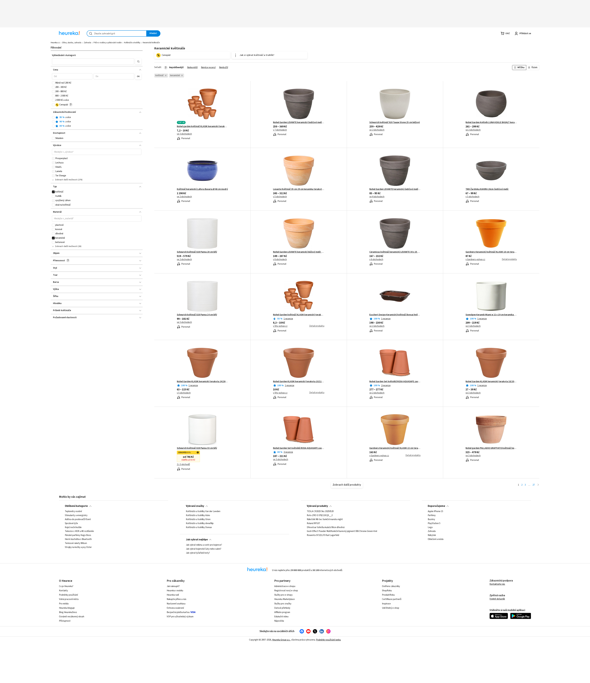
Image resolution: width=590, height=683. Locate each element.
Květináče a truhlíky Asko (198, 515)
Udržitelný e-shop (390, 608)
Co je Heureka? (66, 586)
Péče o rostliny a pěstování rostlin (108, 42)
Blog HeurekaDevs (68, 612)
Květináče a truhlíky (132, 42)
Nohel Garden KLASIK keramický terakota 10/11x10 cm (298, 381)
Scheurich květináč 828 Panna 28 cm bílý (197, 252)
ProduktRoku (388, 595)
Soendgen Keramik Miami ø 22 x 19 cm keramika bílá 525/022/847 (491, 314)
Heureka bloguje (67, 608)
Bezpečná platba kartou (178, 612)
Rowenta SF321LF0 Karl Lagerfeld (323, 535)
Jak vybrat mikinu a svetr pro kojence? (204, 545)
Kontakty (63, 590)
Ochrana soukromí (175, 608)
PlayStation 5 (434, 523)
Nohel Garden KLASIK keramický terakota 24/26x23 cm (202, 381)
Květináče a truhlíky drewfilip (200, 523)
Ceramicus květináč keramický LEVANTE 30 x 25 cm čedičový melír (395, 252)
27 (534, 485)
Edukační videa (281, 616)
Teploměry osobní (73, 511)
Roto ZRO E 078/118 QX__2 (319, 515)
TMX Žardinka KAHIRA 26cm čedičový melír (487, 189)
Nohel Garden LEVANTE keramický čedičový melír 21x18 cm (395, 189)
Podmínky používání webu (328, 639)
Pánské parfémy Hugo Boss (78, 535)
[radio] (53, 117)
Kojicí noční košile (73, 527)
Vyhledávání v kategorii (64, 55)
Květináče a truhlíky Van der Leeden (203, 511)
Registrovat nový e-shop (286, 590)
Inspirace (386, 603)
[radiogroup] (97, 122)
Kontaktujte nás (497, 584)
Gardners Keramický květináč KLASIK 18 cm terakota (491, 252)
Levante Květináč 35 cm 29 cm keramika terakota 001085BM (298, 189)
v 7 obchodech (280, 130)
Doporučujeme (436, 506)
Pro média (64, 603)
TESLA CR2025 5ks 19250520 (320, 511)
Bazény (431, 519)
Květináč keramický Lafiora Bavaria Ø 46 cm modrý (202, 189)
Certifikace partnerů (391, 599)
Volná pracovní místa (69, 599)
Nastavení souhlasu (176, 603)
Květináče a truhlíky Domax (199, 527)
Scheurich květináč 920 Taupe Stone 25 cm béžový (394, 122)
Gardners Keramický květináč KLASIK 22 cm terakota (395, 448)
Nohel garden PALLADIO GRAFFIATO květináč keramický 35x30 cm (491, 448)
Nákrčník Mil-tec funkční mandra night (325, 519)
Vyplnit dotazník (497, 599)
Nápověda (279, 621)
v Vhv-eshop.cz (280, 326)
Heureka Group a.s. (281, 639)
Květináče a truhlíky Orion (198, 519)
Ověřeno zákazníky (391, 586)
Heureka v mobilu (175, 590)
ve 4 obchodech (376, 196)
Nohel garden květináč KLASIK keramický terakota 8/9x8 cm (202, 126)
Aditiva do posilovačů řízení (78, 519)
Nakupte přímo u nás (176, 599)
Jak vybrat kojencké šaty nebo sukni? (203, 549)
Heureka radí (173, 595)
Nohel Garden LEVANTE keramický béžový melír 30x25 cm (298, 252)
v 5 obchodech (280, 196)
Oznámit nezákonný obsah (71, 616)
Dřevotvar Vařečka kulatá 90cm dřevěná (325, 527)
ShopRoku (387, 590)
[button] (93, 61)
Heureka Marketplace (284, 599)
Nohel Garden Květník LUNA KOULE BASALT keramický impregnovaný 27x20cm (491, 122)
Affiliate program (282, 612)
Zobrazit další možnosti (66, 179)
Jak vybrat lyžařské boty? (198, 553)
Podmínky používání (68, 595)
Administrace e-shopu (284, 586)
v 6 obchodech (280, 259)
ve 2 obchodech (376, 130)
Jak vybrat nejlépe (197, 539)
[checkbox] (53, 83)
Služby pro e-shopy (283, 595)
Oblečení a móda (435, 539)
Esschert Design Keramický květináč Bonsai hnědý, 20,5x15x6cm (395, 314)
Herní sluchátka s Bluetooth (78, 539)
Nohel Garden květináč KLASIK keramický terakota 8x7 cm (298, 314)
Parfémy (432, 515)
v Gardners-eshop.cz (475, 259)
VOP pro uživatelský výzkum (180, 616)
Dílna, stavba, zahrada (71, 42)
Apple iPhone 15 (435, 511)
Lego (430, 527)
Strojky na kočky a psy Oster (78, 547)
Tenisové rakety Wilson (76, 543)
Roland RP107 (313, 523)
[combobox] (117, 33)
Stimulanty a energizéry (76, 515)
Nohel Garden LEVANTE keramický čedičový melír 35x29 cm (298, 122)
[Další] (538, 485)
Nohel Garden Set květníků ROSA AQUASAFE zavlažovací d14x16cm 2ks (298, 448)
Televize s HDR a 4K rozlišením (79, 531)
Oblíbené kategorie (76, 506)
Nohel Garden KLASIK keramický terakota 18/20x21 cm (491, 381)
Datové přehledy (282, 608)
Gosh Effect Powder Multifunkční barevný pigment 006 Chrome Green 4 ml (342, 531)
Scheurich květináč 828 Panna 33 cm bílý (197, 448)
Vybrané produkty (317, 506)
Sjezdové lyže (71, 523)
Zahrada (87, 42)
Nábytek (432, 535)
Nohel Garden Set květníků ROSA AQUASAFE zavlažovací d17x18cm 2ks (395, 381)
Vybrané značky (195, 506)
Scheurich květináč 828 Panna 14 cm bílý (197, 314)
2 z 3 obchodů (183, 464)
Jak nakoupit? (173, 586)
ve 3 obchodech (184, 134)
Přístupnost (65, 621)
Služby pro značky (282, 603)
